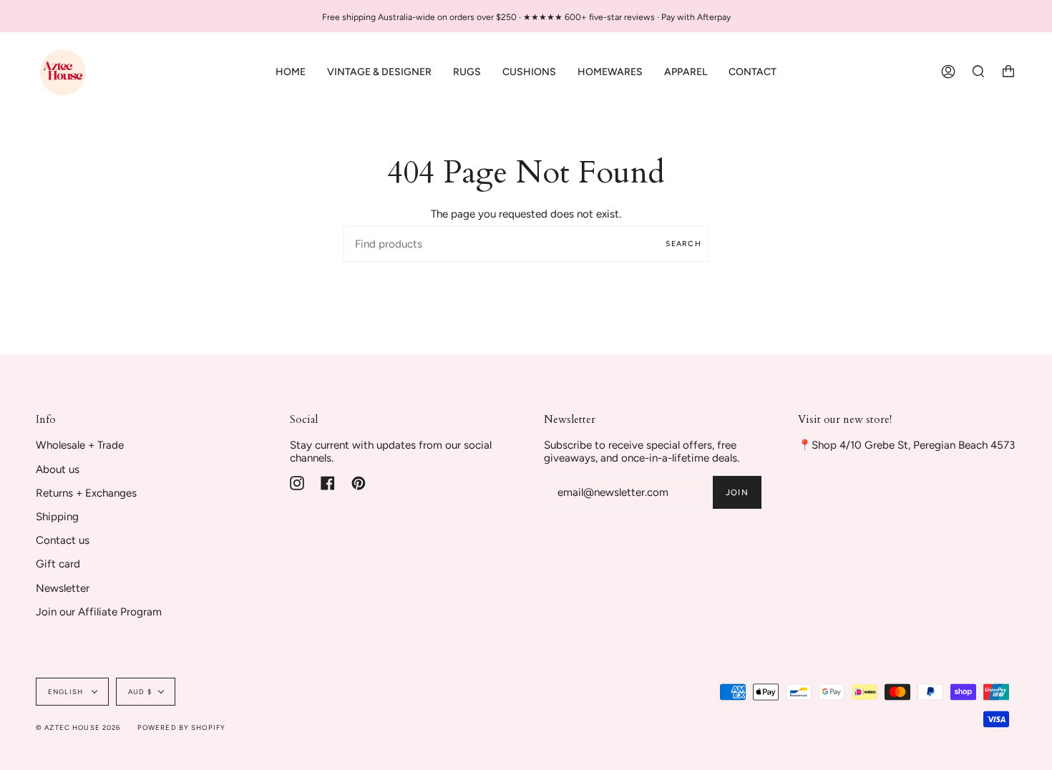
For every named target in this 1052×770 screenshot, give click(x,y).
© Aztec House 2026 (78, 727)
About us (57, 469)
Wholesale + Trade (80, 445)
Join (737, 492)
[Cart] (1008, 71)
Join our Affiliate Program (99, 611)
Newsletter (62, 588)
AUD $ (140, 692)
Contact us (62, 540)
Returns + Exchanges (86, 493)
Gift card (58, 563)
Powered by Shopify (181, 727)
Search (683, 243)
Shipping (57, 516)
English (66, 692)
